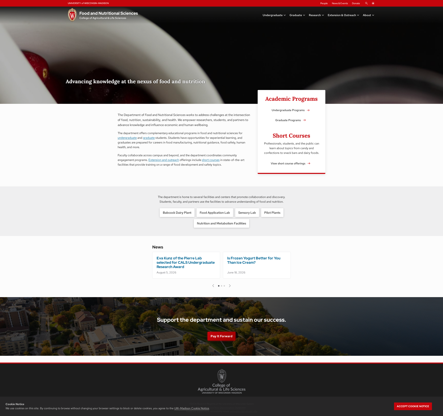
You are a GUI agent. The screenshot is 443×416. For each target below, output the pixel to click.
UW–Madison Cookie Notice (191, 408)
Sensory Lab (247, 213)
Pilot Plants (272, 213)
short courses (211, 160)
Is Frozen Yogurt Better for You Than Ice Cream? (253, 260)
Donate (356, 3)
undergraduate (127, 138)
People (324, 3)
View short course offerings (288, 163)
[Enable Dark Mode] (373, 3)
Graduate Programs (288, 120)
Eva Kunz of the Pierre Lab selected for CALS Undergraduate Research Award (186, 262)
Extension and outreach (163, 160)
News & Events (340, 3)
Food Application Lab (215, 213)
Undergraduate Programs (288, 110)
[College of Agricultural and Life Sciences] (221, 381)
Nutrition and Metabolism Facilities (221, 223)
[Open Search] (366, 3)
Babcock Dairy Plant (177, 213)
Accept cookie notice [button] (413, 406)
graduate (149, 138)
